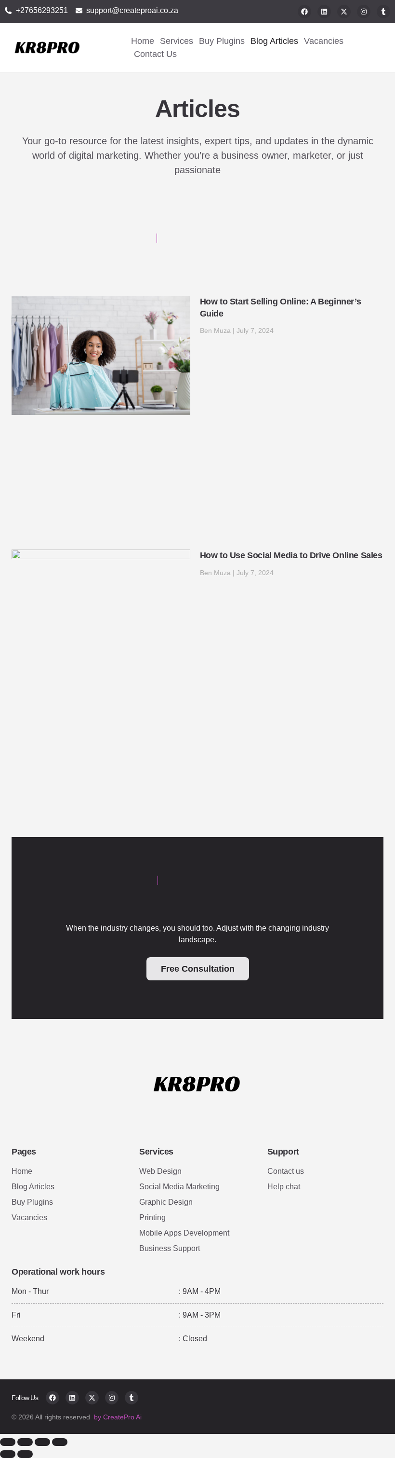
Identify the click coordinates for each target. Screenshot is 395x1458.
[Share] (42, 1442)
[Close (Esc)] (59, 1442)
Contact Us (155, 54)
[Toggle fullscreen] (25, 1442)
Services (176, 41)
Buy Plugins (222, 41)
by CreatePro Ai (118, 1417)
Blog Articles (274, 41)
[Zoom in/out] (7, 1442)
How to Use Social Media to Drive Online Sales (291, 555)
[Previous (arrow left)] (7, 1454)
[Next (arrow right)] (25, 1454)
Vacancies (323, 41)
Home (142, 41)
